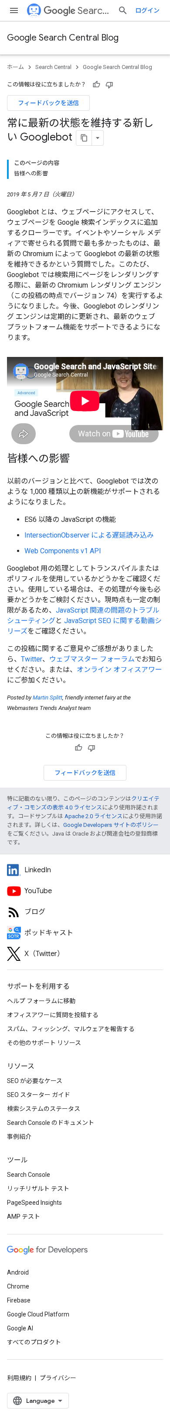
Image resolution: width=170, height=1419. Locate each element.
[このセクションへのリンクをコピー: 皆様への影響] (78, 459)
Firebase (19, 1300)
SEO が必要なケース (34, 1080)
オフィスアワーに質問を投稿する (53, 1014)
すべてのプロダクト (34, 1342)
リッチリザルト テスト (38, 1188)
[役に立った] (96, 84)
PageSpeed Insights (34, 1202)
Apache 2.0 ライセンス (93, 816)
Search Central (94, 11)
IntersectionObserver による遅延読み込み (89, 535)
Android (18, 1272)
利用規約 (19, 1377)
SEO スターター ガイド (38, 1094)
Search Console (28, 1174)
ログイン (147, 10)
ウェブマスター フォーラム (92, 659)
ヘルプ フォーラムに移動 (41, 1000)
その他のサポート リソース (44, 1042)
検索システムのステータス (43, 1108)
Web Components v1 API (62, 551)
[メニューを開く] (14, 10)
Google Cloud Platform (38, 1314)
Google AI (20, 1328)
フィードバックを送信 (48, 103)
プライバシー (58, 1377)
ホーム (15, 67)
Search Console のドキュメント (50, 1122)
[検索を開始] (123, 10)
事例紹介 (19, 1136)
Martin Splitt (47, 697)
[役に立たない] (109, 84)
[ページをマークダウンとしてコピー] (84, 137)
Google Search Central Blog (63, 37)
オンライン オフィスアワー (119, 669)
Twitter (31, 659)
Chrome (18, 1286)
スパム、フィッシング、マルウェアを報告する (71, 1028)
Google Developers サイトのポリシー (111, 825)
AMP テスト (23, 1216)
